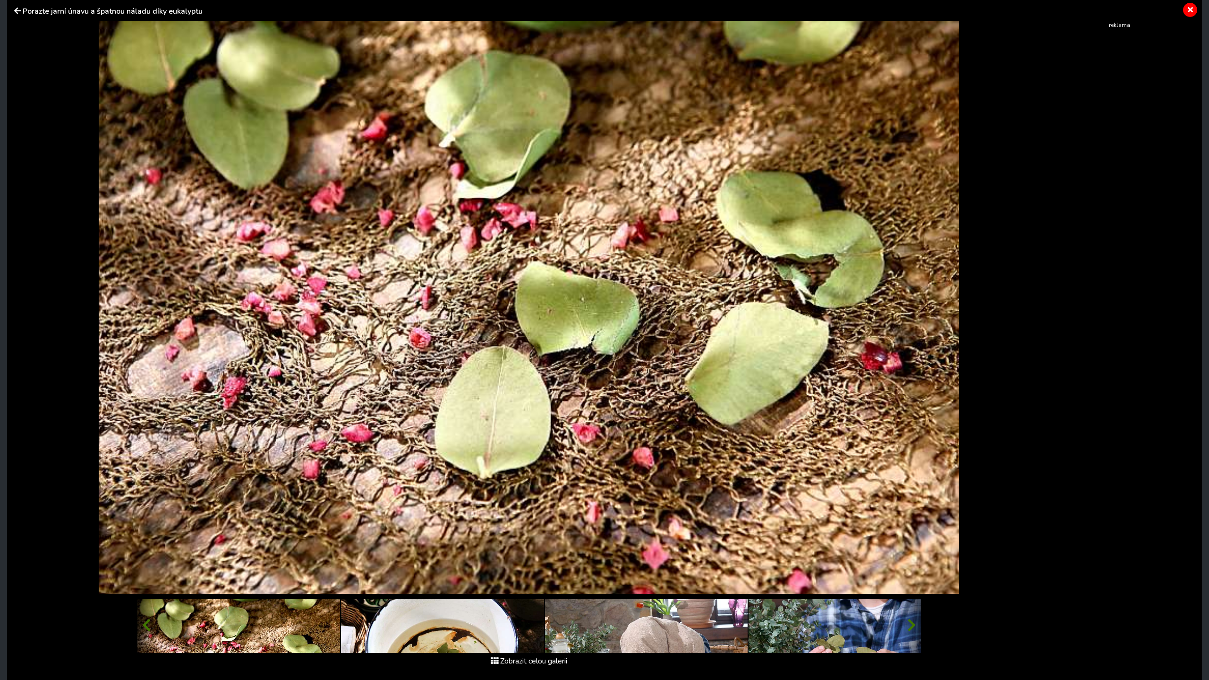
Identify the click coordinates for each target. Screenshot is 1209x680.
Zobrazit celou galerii (533, 661)
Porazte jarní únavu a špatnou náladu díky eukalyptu (113, 11)
